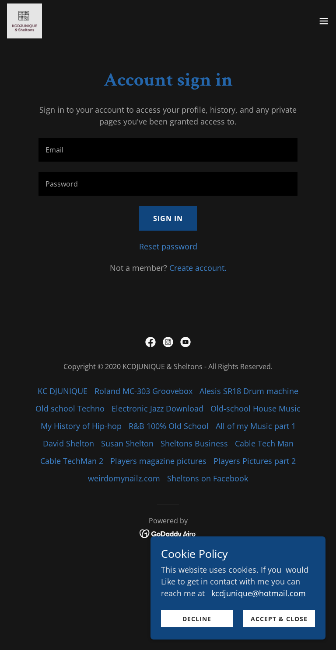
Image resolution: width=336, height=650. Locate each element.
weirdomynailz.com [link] (124, 478)
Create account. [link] (198, 268)
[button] (323, 21)
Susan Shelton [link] (127, 443)
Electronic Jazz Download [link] (157, 408)
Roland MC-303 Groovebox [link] (143, 391)
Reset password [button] (168, 246)
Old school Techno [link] (70, 408)
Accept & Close (279, 619)
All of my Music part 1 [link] (256, 426)
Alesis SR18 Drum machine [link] (249, 391)
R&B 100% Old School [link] (169, 426)
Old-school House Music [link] (255, 408)
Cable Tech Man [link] (264, 443)
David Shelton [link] (68, 443)
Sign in (168, 218)
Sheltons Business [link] (194, 443)
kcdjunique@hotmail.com (258, 593)
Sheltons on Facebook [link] (207, 478)
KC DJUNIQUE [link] (63, 391)
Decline (196, 619)
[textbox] (168, 150)
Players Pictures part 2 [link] (255, 461)
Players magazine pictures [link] (158, 461)
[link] (24, 20)
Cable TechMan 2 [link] (71, 461)
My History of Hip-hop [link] (81, 426)
